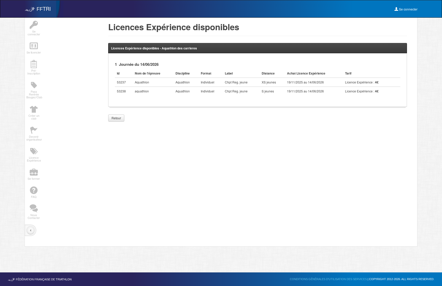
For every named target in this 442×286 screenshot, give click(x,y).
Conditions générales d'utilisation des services (329, 279)
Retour (116, 118)
